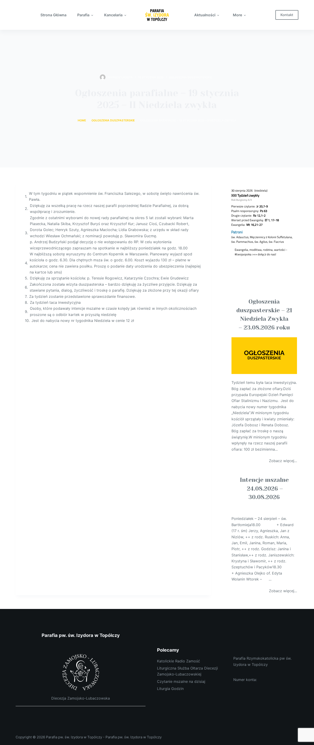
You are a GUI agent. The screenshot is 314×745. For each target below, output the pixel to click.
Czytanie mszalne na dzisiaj (181, 681)
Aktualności (204, 15)
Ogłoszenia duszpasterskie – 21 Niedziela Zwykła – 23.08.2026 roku (264, 314)
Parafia (83, 15)
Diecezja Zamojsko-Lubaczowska (80, 698)
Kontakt (286, 15)
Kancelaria (113, 15)
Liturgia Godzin (170, 688)
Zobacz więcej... (283, 460)
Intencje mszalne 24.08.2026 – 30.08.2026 (264, 488)
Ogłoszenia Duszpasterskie (190, 77)
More (237, 15)
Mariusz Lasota (120, 77)
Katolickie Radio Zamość (178, 661)
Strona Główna (53, 15)
